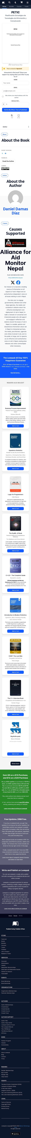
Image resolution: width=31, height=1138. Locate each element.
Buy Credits (4, 1072)
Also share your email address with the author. (16, 96)
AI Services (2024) (6, 1088)
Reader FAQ (4, 1074)
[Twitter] (13, 282)
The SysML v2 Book (15, 533)
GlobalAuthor (5, 963)
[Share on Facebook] (5, 153)
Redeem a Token (6, 953)
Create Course (5, 1011)
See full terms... (15, 372)
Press (3, 1058)
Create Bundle (5, 1009)
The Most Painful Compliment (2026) (11, 1084)
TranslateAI (4, 973)
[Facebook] (18, 282)
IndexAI (3, 965)
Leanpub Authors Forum (8, 1024)
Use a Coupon (5, 951)
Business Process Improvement (15, 408)
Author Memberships (7, 1004)
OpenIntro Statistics (15, 450)
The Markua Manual (6, 1031)
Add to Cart (15, 426)
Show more (15, 763)
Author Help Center (6, 1022)
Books (4, 6)
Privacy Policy (5, 1106)
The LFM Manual (5, 1029)
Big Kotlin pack (15, 736)
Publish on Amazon (6, 971)
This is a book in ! (14, 68)
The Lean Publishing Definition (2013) (11, 1092)
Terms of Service (6, 1102)
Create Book (5, 1007)
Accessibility (5, 1045)
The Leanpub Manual (7, 1027)
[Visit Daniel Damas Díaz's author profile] (15, 197)
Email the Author (8, 161)
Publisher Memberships (8, 993)
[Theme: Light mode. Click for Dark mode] (15, 2)
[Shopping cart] (21, 2)
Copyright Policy (6, 1104)
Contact (3, 1056)
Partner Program (6, 1040)
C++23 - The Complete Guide (15, 575)
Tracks (26, 6)
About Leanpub (5, 1052)
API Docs (3, 1033)
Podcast (3, 949)
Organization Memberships (9, 991)
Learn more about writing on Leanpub (15, 808)
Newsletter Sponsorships (8, 967)
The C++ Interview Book (15, 698)
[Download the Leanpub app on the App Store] (15, 1133)
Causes (3, 1042)
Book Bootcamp (5, 983)
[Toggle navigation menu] (28, 126)
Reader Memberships (7, 1070)
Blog (2, 1054)
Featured (4, 939)
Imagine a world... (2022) (8, 1090)
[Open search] (9, 2)
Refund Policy (5, 1108)
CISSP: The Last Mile (15, 656)
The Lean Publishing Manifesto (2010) (11, 1094)
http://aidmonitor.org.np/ (15, 277)
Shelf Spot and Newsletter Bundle (10, 969)
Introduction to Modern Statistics (15, 615)
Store (10, 916)
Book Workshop (5, 981)
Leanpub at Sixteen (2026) (8, 1086)
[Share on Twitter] (2, 153)
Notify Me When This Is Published (15, 110)
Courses (19, 6)
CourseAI (4, 961)
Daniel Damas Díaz (16, 65)
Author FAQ (4, 1020)
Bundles (11, 6)
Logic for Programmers (15, 494)
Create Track (5, 1013)
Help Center (4, 1076)
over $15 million (24, 802)
